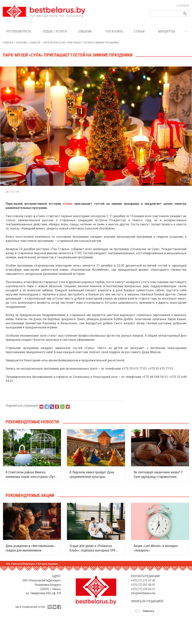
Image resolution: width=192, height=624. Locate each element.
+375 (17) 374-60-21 (143, 589)
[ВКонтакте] (41, 406)
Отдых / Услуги (55, 31)
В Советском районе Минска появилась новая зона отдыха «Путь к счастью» (31, 476)
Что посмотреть (18, 31)
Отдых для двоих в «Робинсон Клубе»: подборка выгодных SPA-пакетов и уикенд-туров (93, 550)
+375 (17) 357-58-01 (143, 585)
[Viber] (52, 406)
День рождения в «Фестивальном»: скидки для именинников (30, 547)
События (85, 31)
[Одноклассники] (57, 406)
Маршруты (166, 31)
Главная (8, 42)
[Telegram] (46, 406)
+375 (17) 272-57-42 (143, 580)
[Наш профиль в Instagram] (50, 607)
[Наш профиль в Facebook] (59, 607)
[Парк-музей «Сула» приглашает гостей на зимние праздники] (96, 66)
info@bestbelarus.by (143, 593)
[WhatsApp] (62, 406)
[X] (67, 406)
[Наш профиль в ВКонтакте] (54, 607)
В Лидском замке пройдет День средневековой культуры (92, 474)
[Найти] (185, 13)
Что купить (114, 31)
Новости (35, 42)
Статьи (140, 31)
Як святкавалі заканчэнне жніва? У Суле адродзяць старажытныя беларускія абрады (158, 476)
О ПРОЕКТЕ (182, 5)
